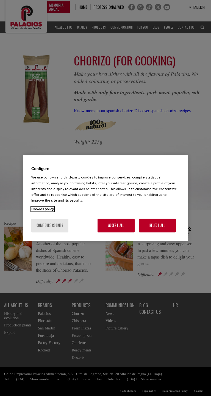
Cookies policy (42, 209)
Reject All (157, 225)
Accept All (116, 225)
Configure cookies (50, 225)
